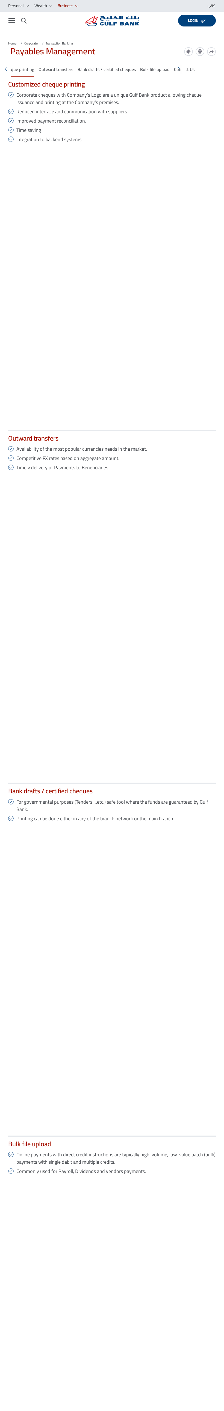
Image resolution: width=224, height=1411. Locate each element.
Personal (16, 6)
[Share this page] (211, 51)
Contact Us (184, 69)
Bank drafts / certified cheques (107, 69)
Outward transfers (56, 69)
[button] (6, 69)
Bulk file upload (155, 69)
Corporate (31, 43)
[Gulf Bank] (112, 20)
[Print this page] (200, 51)
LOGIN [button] (193, 20)
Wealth (41, 6)
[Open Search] (24, 21)
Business (66, 6)
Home (12, 43)
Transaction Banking (59, 43)
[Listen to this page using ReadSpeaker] (188, 51)
